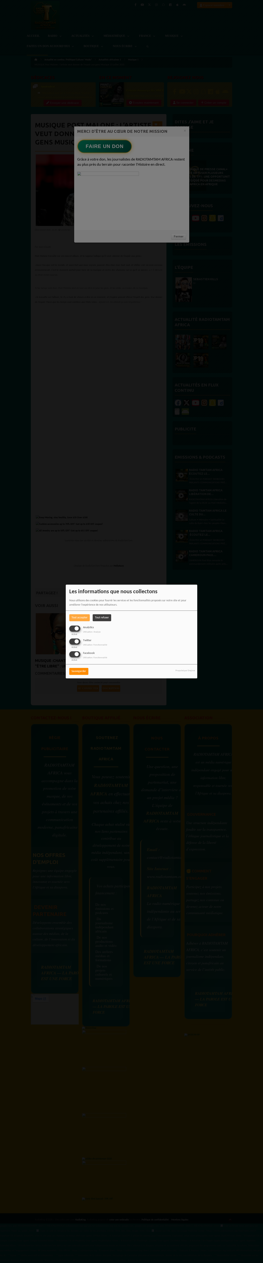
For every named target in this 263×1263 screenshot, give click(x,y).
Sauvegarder (79, 671)
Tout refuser (102, 617)
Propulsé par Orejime (185, 671)
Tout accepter (80, 617)
